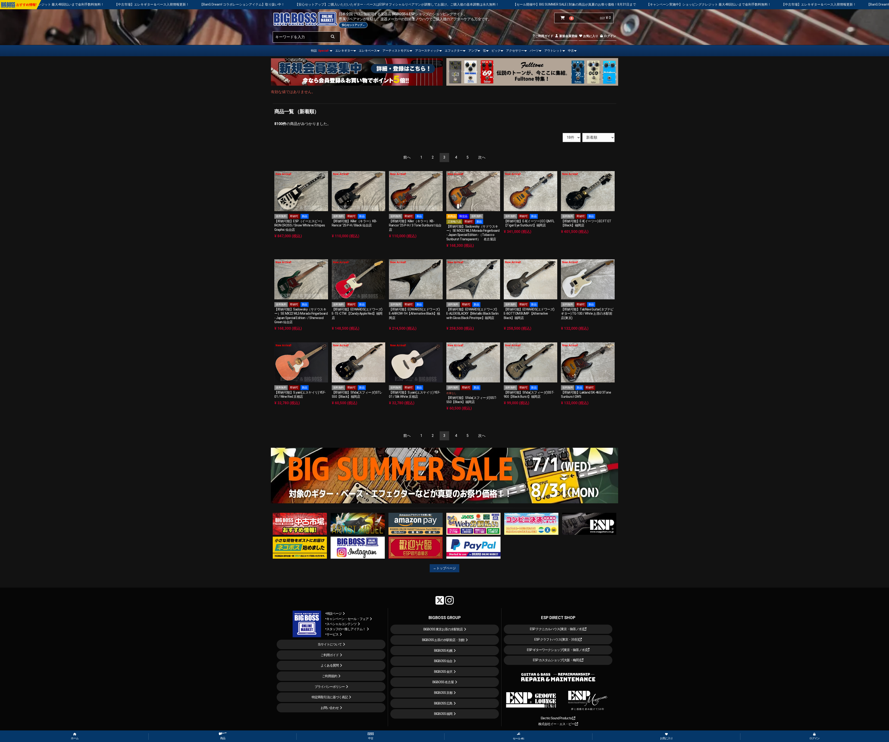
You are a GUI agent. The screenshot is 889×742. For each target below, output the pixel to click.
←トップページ (444, 568)
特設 (320, 50)
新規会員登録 (568, 36)
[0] (563, 18)
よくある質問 (330, 665)
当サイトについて (330, 644)
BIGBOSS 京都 (443, 693)
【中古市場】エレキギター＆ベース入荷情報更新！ (687, 4)
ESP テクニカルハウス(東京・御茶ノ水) (556, 629)
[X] (439, 600)
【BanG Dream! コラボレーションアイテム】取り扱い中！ (110, 4)
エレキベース (368, 50)
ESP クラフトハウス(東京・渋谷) (556, 639)
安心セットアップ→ (353, 25)
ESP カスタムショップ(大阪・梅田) (556, 660)
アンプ (472, 50)
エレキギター (344, 50)
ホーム (74, 738)
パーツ (534, 50)
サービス (332, 634)
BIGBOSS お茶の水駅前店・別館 (443, 640)
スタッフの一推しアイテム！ (346, 629)
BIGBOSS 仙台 (443, 661)
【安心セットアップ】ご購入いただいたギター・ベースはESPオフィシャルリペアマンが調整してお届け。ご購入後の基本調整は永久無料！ (265, 4)
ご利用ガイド (544, 36)
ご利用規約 (329, 676)
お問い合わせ (330, 708)
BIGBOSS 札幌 (443, 650)
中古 (571, 50)
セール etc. (518, 738)
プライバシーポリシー (330, 687)
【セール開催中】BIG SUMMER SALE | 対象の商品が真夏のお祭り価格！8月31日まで (442, 4)
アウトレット (553, 50)
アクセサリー (515, 50)
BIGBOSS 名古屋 (443, 682)
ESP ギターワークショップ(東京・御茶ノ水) (556, 650)
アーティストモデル (396, 50)
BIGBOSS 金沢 (443, 671)
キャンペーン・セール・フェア (347, 618)
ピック (496, 50)
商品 (222, 738)
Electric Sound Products (556, 718)
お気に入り (590, 36)
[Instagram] (449, 600)
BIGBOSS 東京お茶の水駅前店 (443, 629)
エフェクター (454, 50)
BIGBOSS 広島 (443, 703)
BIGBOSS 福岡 (443, 714)
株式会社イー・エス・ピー (556, 724)
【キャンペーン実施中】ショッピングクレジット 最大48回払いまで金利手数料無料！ (577, 4)
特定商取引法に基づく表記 (330, 697)
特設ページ (333, 613)
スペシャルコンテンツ (341, 624)
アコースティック (427, 50)
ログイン (609, 36)
